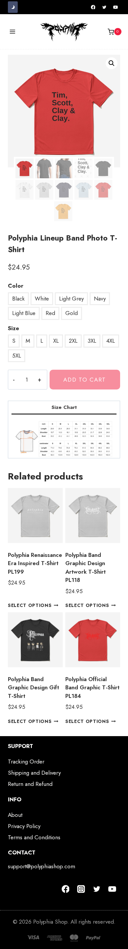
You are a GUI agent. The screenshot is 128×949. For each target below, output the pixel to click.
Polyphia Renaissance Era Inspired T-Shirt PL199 (35, 563)
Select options (30, 605)
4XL (110, 341)
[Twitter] (104, 7)
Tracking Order (26, 761)
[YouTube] (115, 7)
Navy (100, 298)
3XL (92, 341)
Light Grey (71, 298)
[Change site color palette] (13, 7)
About (15, 815)
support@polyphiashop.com (41, 866)
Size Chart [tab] (64, 407)
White (42, 298)
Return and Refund (30, 784)
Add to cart (84, 380)
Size (13, 328)
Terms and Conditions (34, 837)
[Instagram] (81, 889)
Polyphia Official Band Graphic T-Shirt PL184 (92, 687)
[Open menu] (13, 32)
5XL (16, 355)
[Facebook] (93, 7)
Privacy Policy (24, 826)
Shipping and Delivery (34, 773)
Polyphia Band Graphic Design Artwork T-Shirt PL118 (85, 567)
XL (56, 341)
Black (18, 298)
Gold (71, 313)
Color (15, 286)
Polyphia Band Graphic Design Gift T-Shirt (33, 687)
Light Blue (23, 313)
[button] (111, 63)
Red (50, 313)
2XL (73, 341)
